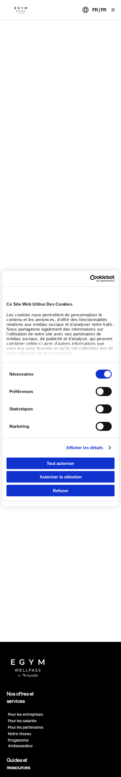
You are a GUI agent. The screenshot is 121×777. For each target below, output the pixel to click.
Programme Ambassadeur (20, 742)
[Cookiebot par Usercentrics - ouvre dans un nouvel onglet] (90, 278)
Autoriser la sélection (61, 476)
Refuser (60, 490)
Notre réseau (19, 733)
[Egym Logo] (28, 666)
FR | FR (99, 9)
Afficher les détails (84, 447)
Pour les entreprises (25, 714)
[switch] (104, 391)
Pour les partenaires (25, 727)
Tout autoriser (60, 463)
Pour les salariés (22, 720)
